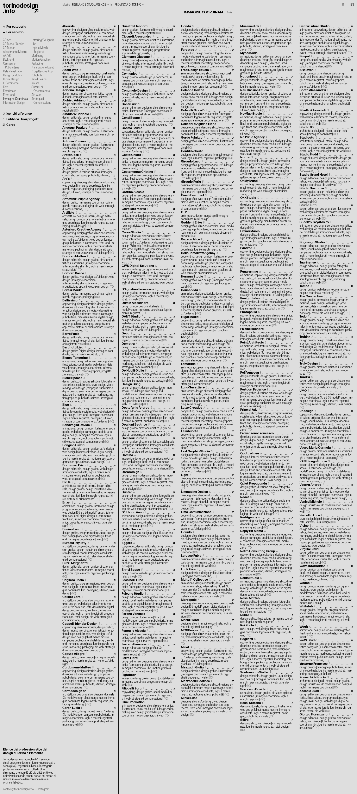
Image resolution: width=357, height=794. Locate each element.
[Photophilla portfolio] (266, 319)
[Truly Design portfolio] (326, 368)
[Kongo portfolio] (207, 349)
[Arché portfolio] (88, 172)
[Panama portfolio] (266, 258)
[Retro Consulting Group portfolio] (266, 563)
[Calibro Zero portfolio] (88, 608)
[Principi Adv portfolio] (266, 420)
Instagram (43, 789)
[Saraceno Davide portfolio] (266, 694)
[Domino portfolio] (148, 462)
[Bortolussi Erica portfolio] (88, 472)
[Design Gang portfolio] (148, 394)
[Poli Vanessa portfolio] (266, 379)
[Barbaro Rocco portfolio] (88, 280)
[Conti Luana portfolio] (148, 109)
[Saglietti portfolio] (266, 654)
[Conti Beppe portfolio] (148, 121)
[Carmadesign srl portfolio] (88, 697)
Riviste (35, 83)
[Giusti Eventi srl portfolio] (207, 202)
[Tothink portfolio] (326, 348)
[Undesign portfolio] (326, 427)
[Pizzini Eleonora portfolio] (266, 334)
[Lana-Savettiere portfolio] (207, 396)
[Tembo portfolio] (326, 290)
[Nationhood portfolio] (266, 81)
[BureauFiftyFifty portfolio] (88, 551)
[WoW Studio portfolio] (326, 650)
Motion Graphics (41, 59)
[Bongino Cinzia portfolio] (88, 454)
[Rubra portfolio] (266, 619)
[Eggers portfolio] (148, 554)
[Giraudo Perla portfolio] (207, 187)
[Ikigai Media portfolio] (207, 325)
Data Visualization (13, 71)
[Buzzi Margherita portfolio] (88, 570)
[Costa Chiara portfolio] (148, 161)
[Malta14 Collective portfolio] (207, 588)
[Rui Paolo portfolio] (266, 630)
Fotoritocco (9, 91)
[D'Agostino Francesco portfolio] (148, 294)
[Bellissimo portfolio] (88, 315)
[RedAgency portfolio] (266, 522)
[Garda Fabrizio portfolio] (207, 142)
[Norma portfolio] (266, 167)
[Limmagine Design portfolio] (207, 500)
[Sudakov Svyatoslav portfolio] (326, 231)
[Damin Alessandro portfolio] (148, 308)
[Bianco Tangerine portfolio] (88, 366)
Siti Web (36, 95)
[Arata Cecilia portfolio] (88, 160)
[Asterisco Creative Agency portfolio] (88, 241)
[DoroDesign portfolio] (148, 481)
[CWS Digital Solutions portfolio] (148, 276)
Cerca (10, 125)
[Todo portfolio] (326, 325)
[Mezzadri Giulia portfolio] (207, 672)
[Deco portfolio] (148, 337)
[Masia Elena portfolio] (207, 624)
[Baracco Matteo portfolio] (88, 263)
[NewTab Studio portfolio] (266, 123)
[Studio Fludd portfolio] (326, 163)
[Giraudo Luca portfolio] (207, 170)
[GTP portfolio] (207, 216)
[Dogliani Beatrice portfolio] (148, 429)
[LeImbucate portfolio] (207, 440)
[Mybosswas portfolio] (266, 63)
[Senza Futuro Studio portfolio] (326, 40)
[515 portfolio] (88, 56)
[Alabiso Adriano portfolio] (88, 105)
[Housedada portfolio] (207, 302)
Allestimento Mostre (15, 52)
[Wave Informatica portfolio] (326, 573)
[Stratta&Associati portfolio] (326, 117)
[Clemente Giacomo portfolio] (148, 63)
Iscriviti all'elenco (19, 113)
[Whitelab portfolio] (326, 615)
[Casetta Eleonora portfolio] (148, 30)
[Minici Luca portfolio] (207, 706)
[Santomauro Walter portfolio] (266, 679)
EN (352, 4)
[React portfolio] (266, 506)
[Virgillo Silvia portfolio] (326, 556)
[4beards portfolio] (88, 35)
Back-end (8, 59)
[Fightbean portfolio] (148, 680)
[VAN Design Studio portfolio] (326, 471)
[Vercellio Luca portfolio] (326, 519)
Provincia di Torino (128, 4)
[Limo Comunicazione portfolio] (207, 521)
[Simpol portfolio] (326, 61)
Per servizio (15, 32)
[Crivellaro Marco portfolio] (148, 219)
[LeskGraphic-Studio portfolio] (207, 461)
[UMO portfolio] (326, 399)
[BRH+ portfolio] (88, 491)
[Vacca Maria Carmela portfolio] (326, 453)
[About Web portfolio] (88, 78)
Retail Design (38, 79)
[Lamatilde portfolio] (207, 374)
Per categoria (16, 26)
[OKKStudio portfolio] (266, 212)
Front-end (9, 95)
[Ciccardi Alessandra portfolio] (148, 45)
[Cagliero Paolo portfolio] (88, 587)
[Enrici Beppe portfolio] (148, 573)
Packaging (37, 63)
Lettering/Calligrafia (42, 40)
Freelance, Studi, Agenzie (89, 4)
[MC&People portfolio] (207, 637)
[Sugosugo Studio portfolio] (326, 251)
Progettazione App (41, 71)
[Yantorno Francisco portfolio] (326, 669)
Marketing (37, 56)
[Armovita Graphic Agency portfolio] (88, 204)
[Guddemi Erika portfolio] (207, 229)
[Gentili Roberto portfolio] (207, 155)
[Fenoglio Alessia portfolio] (148, 636)
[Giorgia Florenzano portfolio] (326, 721)
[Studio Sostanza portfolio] (326, 195)
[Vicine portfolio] (326, 535)
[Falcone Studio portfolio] (148, 602)
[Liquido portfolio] (207, 542)
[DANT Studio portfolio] (148, 323)
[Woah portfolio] (326, 632)
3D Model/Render (13, 44)
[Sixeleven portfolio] (326, 78)
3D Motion (9, 48)
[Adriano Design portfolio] (88, 94)
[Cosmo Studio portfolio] (148, 140)
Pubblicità (36, 75)
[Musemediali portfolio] (266, 38)
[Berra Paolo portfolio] (88, 339)
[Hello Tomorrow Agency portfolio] (207, 263)
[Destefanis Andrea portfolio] (148, 414)
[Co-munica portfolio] (148, 80)
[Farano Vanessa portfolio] (148, 620)
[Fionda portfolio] (207, 36)
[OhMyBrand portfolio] (266, 187)
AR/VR (7, 56)
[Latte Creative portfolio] (207, 417)
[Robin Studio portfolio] (266, 586)
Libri (33, 44)
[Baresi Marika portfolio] (88, 294)
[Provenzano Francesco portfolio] (266, 442)
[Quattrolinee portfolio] (266, 467)
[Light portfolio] (207, 481)
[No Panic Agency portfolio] (266, 146)
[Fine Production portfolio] (148, 709)
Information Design (14, 103)
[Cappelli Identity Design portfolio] (88, 637)
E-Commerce (11, 83)
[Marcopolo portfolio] (207, 608)
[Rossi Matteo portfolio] (266, 605)
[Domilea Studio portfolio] (148, 445)
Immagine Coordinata (15, 99)
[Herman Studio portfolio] (207, 281)
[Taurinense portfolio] (326, 272)
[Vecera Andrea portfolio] (326, 491)
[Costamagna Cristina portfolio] (148, 180)
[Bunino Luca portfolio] (88, 534)
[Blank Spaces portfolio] (88, 389)
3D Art (7, 40)
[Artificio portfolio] (88, 219)
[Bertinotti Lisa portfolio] (88, 351)
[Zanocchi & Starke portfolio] (326, 682)
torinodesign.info (20, 8)
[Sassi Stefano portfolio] (266, 709)
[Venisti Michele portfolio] (326, 507)
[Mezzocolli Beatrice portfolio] (207, 688)
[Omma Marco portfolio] (266, 238)
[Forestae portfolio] (207, 58)
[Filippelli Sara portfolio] (148, 693)
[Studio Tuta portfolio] (326, 212)
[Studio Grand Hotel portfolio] (326, 180)
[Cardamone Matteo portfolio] (88, 677)
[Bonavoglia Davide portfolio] (88, 433)
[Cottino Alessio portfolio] (148, 199)
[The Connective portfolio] (326, 305)
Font (5, 87)
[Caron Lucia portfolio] (88, 716)
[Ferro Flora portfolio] (148, 664)
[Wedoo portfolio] (326, 593)
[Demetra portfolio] (148, 355)
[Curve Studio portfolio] (148, 247)
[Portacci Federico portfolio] (266, 398)
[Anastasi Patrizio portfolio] (88, 133)
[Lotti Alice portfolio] (207, 573)
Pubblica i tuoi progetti (22, 119)
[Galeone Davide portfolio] (207, 99)
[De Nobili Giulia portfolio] (148, 375)
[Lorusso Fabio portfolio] (207, 561)
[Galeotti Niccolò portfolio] (207, 115)
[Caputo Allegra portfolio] (88, 659)
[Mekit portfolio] (207, 656)
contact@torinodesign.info (18, 789)
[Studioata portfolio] (326, 144)
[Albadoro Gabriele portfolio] (88, 119)
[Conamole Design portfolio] (148, 95)
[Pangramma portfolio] (266, 283)
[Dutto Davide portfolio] (148, 534)
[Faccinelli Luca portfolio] (148, 585)
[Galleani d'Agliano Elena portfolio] (207, 129)
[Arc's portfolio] (88, 187)
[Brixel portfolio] (88, 514)
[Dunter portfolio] (148, 501)
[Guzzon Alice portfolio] (207, 244)
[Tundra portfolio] (326, 382)
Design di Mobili (12, 75)
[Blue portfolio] (88, 413)
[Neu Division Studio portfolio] (266, 100)
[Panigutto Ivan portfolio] (266, 303)
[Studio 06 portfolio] (326, 131)
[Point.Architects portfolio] (266, 356)
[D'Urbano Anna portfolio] (148, 519)
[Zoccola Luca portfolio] (326, 701)
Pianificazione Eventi (42, 67)
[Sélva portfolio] (266, 725)
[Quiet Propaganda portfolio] (266, 488)
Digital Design (11, 79)
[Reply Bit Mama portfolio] (266, 539)
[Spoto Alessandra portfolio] (326, 99)
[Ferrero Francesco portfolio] (148, 649)
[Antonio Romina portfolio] (88, 146)
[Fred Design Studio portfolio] (207, 78)
